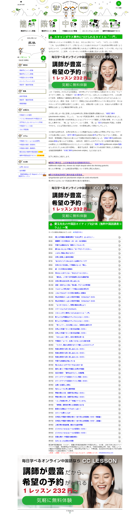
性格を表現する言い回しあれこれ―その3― (70, 357)
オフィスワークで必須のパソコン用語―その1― (71, 377)
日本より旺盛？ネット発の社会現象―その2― (71, 333)
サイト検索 (118, 8)
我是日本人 (79, 232)
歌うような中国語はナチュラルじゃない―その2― (72, 321)
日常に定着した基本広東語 (64, 257)
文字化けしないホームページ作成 (31, 122)
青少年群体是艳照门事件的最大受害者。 (67, 175)
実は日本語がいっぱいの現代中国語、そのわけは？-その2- (75, 301)
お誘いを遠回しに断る (62, 385)
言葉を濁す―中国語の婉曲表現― (66, 437)
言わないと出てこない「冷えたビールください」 (72, 273)
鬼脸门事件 (99, 144)
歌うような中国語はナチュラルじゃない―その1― (72, 317)
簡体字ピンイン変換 (28, 31)
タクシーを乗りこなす (62, 413)
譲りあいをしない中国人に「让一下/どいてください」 (73, 249)
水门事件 (77, 95)
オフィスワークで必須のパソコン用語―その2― (71, 381)
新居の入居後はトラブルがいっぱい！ (68, 409)
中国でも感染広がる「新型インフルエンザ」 (70, 245)
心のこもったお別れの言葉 (64, 441)
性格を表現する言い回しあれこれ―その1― (70, 349)
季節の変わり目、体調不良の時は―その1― (70, 393)
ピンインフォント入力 (90, 31)
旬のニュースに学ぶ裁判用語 (65, 389)
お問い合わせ (24, 167)
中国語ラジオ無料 (26, 115)
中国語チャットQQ (26, 126)
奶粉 (55, 141)
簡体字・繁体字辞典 (26, 100)
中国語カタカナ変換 (69, 31)
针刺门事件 (68, 150)
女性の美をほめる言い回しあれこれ (67, 281)
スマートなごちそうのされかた (66, 309)
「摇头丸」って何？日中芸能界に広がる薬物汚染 (72, 277)
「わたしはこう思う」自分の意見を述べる (69, 337)
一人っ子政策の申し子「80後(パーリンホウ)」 (71, 401)
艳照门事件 (110, 113)
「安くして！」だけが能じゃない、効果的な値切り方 (73, 325)
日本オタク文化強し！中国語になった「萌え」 (71, 265)
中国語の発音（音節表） (28, 144)
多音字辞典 (23, 96)
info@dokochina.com (106, 453)
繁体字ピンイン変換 (49, 31)
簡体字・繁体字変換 (26, 85)
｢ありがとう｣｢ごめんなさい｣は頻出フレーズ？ (71, 261)
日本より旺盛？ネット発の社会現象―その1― (71, 329)
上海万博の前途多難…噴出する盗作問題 (69, 425)
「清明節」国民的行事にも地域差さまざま (69, 405)
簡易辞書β (23, 103)
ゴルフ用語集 (24, 129)
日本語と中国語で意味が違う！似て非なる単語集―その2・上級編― (78, 421)
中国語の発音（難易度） (28, 148)
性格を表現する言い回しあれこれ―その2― (70, 353)
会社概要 (23, 170)
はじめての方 (21, 4)
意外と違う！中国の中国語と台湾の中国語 (69, 369)
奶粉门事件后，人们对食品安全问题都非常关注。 (71, 163)
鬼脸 (120, 144)
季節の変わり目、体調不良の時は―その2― (70, 397)
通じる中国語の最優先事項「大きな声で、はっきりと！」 (75, 237)
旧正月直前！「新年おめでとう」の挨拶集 (69, 373)
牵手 (94, 135)
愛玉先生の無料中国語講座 (29, 152)
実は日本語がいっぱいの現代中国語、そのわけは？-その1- (75, 297)
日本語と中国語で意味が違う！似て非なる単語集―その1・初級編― (78, 417)
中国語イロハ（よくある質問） (30, 141)
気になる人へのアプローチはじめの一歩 (69, 365)
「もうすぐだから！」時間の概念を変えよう (70, 305)
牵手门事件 (71, 135)
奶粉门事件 (108, 138)
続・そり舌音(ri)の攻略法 (63, 269)
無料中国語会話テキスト (111, 31)
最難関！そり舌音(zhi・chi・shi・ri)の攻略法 (70, 241)
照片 (100, 123)
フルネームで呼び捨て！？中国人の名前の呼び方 (72, 289)
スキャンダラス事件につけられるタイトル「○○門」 (73, 313)
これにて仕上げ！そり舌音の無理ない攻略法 (70, 293)
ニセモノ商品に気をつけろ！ (65, 253)
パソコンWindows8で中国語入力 (31, 118)
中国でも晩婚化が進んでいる (65, 361)
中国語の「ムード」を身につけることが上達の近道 (72, 341)
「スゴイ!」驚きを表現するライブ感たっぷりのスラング (74, 345)
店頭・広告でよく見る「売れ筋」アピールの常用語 (72, 285)
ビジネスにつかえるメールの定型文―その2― (71, 433)
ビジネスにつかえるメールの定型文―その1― (71, 429)
